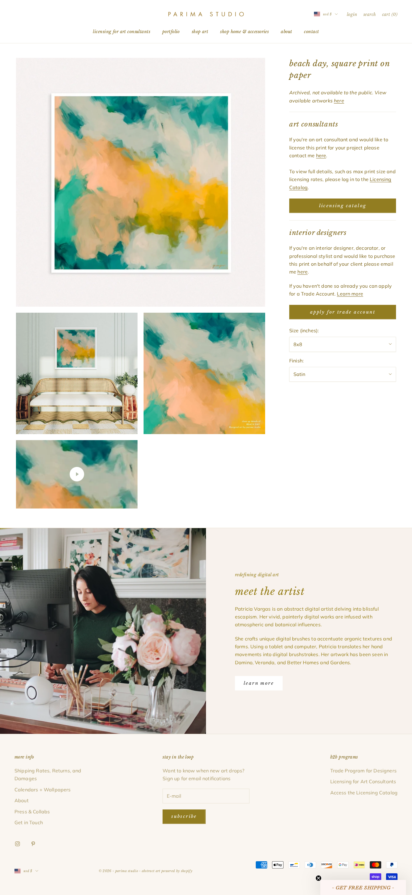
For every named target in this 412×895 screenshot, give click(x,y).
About (286, 31)
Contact (311, 31)
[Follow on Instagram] (17, 844)
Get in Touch (28, 822)
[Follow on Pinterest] (33, 844)
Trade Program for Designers (363, 771)
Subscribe (184, 816)
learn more (259, 683)
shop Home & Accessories (244, 31)
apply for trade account (342, 312)
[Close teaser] (318, 878)
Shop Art (200, 31)
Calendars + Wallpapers (42, 790)
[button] (363, 887)
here (321, 155)
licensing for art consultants (121, 31)
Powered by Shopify (176, 871)
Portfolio (171, 31)
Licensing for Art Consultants (363, 781)
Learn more (350, 294)
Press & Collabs (32, 812)
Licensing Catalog (342, 205)
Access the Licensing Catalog (364, 793)
